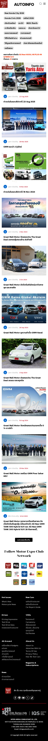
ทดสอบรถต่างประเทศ (10, 627)
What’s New (6, 601)
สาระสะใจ (5, 653)
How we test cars (33, 656)
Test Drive (6, 622)
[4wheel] (9, 574)
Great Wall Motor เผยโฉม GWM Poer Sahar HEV (23, 475)
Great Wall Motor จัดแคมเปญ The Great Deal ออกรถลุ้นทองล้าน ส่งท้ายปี (22, 238)
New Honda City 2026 (14, 13)
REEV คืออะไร (32, 23)
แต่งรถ (4, 648)
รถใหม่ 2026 (29, 18)
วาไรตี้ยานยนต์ (7, 656)
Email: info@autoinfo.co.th (24, 729)
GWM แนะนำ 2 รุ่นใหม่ (12, 146)
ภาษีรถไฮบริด (10, 28)
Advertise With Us (33, 648)
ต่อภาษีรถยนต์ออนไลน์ (33, 43)
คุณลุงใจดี (30, 630)
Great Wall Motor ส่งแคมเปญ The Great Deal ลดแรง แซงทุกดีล (22, 379)
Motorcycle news (9, 604)
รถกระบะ (22, 28)
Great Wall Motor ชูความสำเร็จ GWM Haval (23, 332)
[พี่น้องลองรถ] (32, 574)
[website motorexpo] (24, 565)
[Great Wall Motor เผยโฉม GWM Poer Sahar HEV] (24, 449)
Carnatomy (30, 622)
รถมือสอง (9, 48)
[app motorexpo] (16, 565)
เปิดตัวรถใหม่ (10, 23)
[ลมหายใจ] (32, 582)
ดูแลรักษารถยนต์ (8, 651)
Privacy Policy (32, 653)
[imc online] (17, 574)
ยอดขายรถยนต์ (11, 33)
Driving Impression (9, 619)
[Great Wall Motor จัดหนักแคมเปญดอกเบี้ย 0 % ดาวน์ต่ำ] (24, 401)
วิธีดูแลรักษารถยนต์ (13, 43)
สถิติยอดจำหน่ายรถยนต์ (11, 659)
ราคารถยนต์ (26, 33)
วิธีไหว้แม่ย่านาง (11, 38)
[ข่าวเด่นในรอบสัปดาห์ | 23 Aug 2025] (24, 77)
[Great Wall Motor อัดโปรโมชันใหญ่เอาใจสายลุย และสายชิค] (24, 260)
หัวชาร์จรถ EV (34, 28)
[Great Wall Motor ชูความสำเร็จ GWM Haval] (24, 308)
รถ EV (21, 23)
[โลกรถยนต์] (24, 574)
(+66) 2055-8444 (18, 726)
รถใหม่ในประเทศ (32, 604)
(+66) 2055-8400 (30, 726)
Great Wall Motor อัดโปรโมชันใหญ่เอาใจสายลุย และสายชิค (23, 286)
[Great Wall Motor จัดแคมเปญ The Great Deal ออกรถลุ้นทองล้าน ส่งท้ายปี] (24, 212)
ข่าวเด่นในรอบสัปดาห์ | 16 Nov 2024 (19, 191)
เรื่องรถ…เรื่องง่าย (32, 627)
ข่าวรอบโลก (6, 676)
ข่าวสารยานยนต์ (8, 679)
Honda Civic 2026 (13, 18)
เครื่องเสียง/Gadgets (10, 645)
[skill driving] (24, 582)
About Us (29, 645)
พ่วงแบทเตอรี (25, 38)
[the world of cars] (40, 565)
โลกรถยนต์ (30, 619)
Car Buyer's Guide (33, 607)
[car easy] (39, 574)
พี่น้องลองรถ (31, 624)
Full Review (30, 633)
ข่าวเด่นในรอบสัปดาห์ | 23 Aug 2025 (19, 101)
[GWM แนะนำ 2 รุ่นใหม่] (24, 122)
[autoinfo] (4, 4)
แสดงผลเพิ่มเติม (23, 539)
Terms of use (31, 651)
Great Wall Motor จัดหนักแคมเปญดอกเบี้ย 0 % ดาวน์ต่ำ (23, 427)
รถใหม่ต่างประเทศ (32, 601)
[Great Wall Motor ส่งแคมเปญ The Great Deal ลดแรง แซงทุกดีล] (24, 353)
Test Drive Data (8, 624)
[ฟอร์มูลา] (32, 565)
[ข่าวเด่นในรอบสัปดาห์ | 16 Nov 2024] (24, 167)
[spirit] (16, 582)
